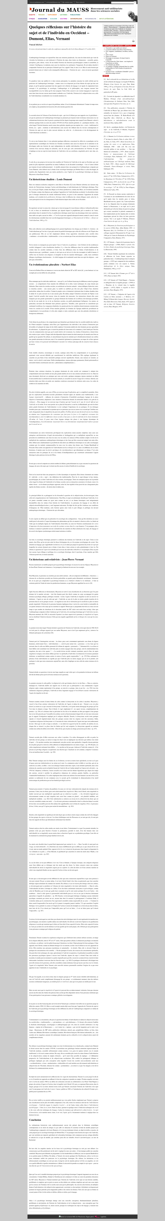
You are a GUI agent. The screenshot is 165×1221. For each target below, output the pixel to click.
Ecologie (53, 19)
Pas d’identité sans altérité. (113, 65)
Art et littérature (106, 19)
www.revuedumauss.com (37, 2)
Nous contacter (80, 2)
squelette (103, 1217)
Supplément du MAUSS (114, 46)
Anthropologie (76, 19)
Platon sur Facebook (111, 56)
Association (42, 19)
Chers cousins (109, 54)
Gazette (32, 15)
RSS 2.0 (74, 1217)
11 (45, 1006)
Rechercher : (107, 2)
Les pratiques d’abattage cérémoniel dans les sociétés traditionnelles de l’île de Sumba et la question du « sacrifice (120, 68)
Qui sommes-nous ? (68, 2)
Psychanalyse (90, 19)
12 (73, 1084)
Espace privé (90, 1217)
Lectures (63, 15)
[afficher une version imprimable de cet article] (133, 41)
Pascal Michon (35, 45)
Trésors (41, 15)
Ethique (32, 19)
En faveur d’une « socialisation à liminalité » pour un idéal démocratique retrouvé (120, 72)
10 (52, 633)
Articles (128, 46)
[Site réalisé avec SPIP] (97, 1217)
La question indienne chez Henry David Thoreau (118, 49)
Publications (75, 15)
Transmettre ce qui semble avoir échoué (116, 48)
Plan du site (81, 1217)
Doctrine (63, 19)
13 (40, 1087)
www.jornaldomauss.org (53, 2)
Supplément (52, 15)
